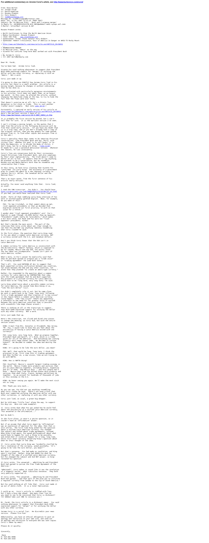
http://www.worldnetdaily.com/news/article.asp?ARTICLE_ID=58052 (33, 44)
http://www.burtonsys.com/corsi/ (68, 2)
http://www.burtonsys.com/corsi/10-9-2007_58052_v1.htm (26, 115)
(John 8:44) (45, 146)
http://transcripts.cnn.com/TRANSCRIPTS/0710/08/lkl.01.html (29, 191)
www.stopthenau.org (29, 37)
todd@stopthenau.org (14, 17)
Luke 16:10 (40, 106)
